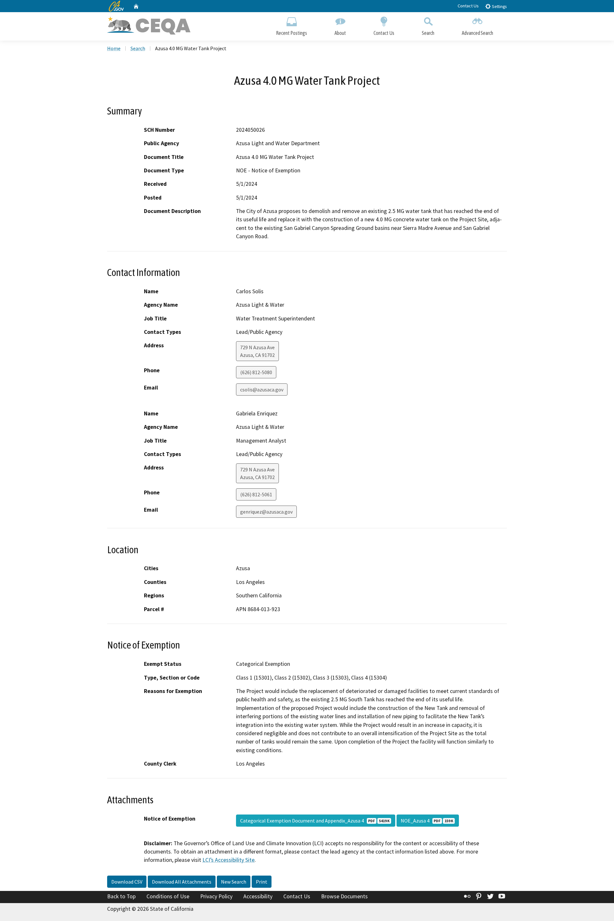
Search (428, 33)
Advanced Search (477, 33)
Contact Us (468, 6)
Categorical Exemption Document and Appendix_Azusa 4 (315, 820)
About (340, 33)
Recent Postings (291, 33)
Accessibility (257, 896)
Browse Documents (344, 896)
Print (261, 881)
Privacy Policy (216, 896)
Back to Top (121, 896)
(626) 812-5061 (256, 494)
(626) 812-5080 (256, 372)
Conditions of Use (167, 896)
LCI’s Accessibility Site (228, 859)
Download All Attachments (181, 881)
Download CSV (126, 881)
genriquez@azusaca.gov (266, 511)
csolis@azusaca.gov (261, 389)
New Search (233, 881)
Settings (499, 6)
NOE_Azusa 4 (427, 820)
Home (114, 48)
